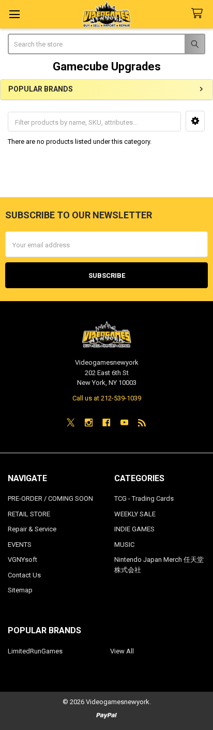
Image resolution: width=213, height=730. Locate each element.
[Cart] (199, 13)
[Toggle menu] (14, 14)
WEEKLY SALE (135, 514)
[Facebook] (106, 422)
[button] (195, 121)
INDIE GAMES (134, 529)
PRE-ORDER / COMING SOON (50, 498)
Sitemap (20, 590)
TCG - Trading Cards (144, 498)
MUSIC (124, 544)
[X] (70, 422)
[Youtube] (124, 422)
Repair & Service (32, 529)
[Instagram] (88, 422)
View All (122, 651)
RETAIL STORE (29, 514)
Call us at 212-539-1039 (106, 398)
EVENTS (20, 544)
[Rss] (141, 422)
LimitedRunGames (35, 651)
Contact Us (24, 575)
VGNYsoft (22, 559)
